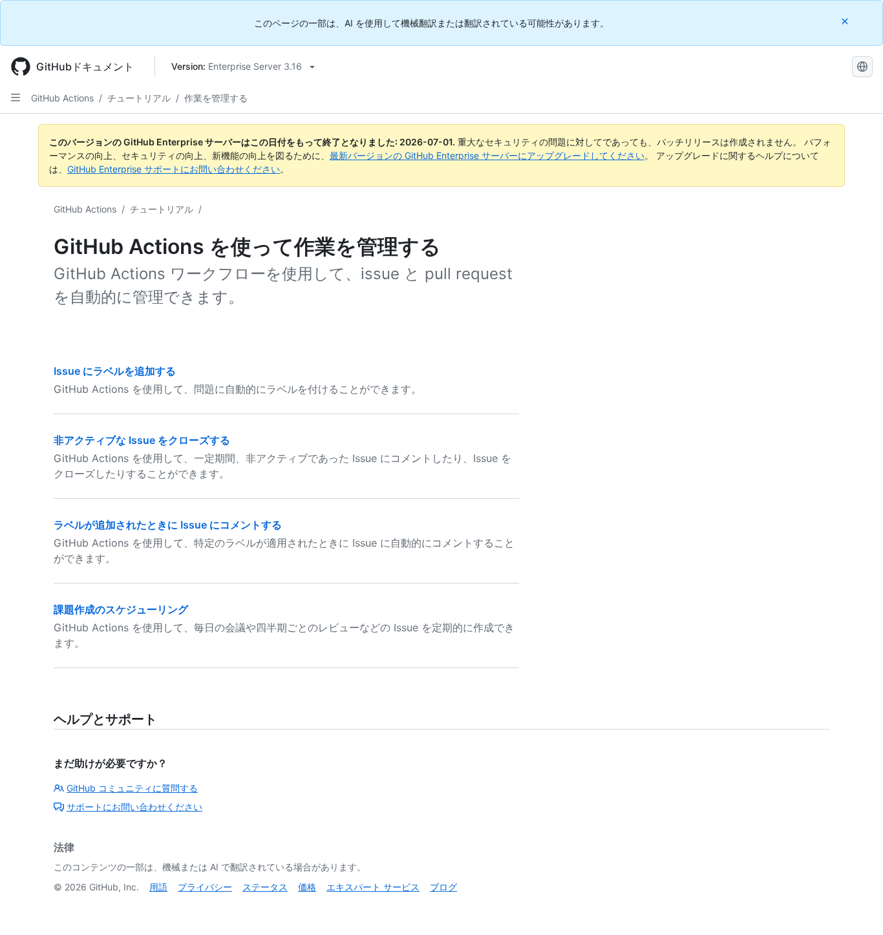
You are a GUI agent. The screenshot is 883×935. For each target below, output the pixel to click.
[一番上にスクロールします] (854, 906)
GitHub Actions (62, 97)
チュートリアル (139, 97)
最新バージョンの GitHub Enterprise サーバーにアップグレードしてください (487, 155)
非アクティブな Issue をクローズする (142, 440)
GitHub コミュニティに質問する (132, 788)
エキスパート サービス (373, 886)
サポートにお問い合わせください (134, 806)
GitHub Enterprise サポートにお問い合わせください (173, 168)
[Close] (846, 21)
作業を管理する (216, 97)
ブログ (443, 886)
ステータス (265, 886)
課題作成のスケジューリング (121, 609)
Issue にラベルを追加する (115, 370)
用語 (158, 886)
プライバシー (205, 886)
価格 (307, 886)
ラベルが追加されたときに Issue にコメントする (168, 524)
